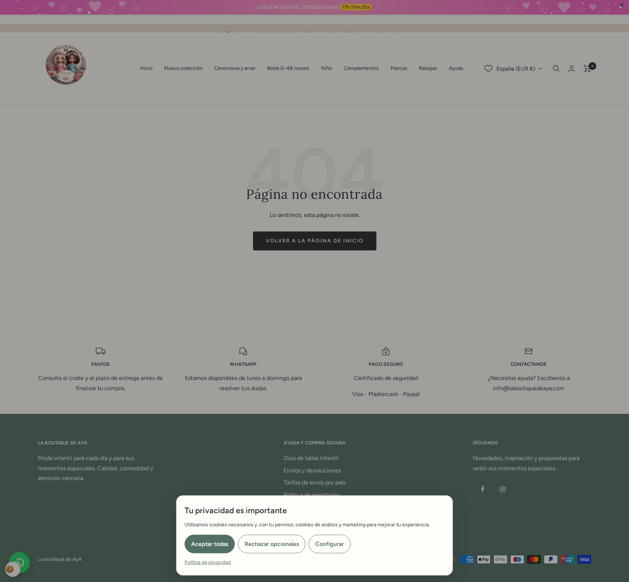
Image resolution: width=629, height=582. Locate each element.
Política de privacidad (208, 562)
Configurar (329, 544)
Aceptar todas (209, 544)
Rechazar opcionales (272, 544)
